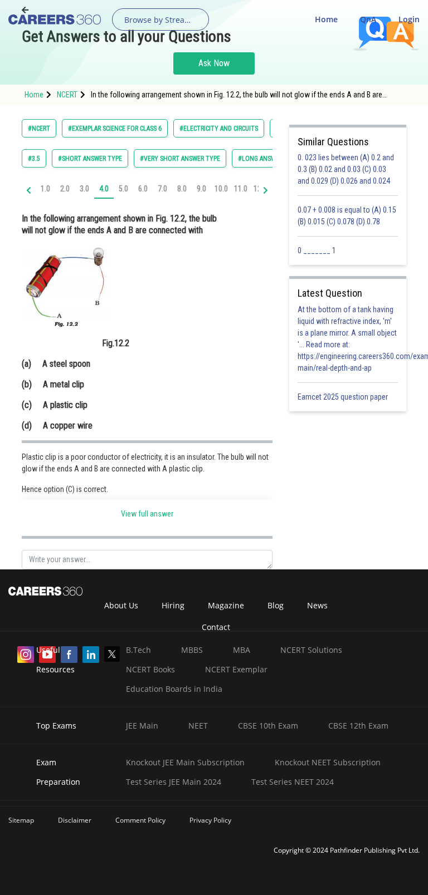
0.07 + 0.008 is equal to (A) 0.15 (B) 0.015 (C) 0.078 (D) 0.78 (347, 215)
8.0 (182, 188)
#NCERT (39, 128)
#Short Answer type (90, 159)
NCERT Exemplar (236, 669)
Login (409, 19)
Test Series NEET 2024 (292, 781)
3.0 (84, 188)
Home (326, 19)
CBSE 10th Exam (268, 725)
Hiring (173, 605)
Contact (216, 627)
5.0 (123, 188)
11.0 (240, 188)
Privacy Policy (210, 820)
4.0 (104, 188)
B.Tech (138, 650)
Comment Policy (140, 820)
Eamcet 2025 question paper (344, 396)
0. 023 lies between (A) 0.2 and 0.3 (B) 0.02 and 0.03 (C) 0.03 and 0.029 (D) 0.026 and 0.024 (346, 169)
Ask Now (214, 63)
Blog (276, 605)
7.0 (162, 188)
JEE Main (142, 725)
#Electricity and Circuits (218, 128)
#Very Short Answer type (180, 159)
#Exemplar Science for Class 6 (115, 128)
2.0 (65, 188)
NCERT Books (150, 669)
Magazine (226, 605)
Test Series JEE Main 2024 (173, 781)
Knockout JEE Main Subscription (185, 762)
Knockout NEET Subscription (328, 762)
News (317, 605)
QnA (368, 19)
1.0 (45, 188)
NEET (198, 725)
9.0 (201, 188)
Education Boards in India (174, 688)
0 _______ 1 (317, 250)
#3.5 (34, 159)
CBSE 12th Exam (358, 725)
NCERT (67, 94)
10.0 (221, 188)
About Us (121, 605)
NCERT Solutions (311, 650)
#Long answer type (268, 159)
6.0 (143, 188)
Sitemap (21, 820)
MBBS (192, 650)
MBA (241, 650)
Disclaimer (74, 820)
